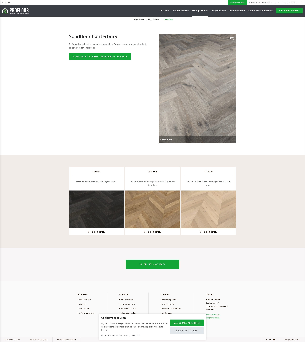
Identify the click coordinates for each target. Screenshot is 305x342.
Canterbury (168, 19)
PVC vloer (165, 10)
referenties (84, 308)
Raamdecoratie (237, 10)
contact (82, 304)
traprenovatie (168, 304)
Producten (124, 294)
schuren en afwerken (171, 308)
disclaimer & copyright (39, 339)
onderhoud (167, 313)
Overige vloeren (200, 10)
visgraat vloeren (128, 304)
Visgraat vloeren (154, 19)
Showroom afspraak (289, 10)
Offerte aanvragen (237, 2)
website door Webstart (66, 339)
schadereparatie (169, 299)
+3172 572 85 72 (291, 2)
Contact (277, 2)
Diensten (164, 294)
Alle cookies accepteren (187, 322)
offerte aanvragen (87, 313)
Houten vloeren (181, 10)
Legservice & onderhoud (260, 10)
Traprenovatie (219, 10)
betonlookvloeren (128, 308)
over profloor (85, 299)
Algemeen (82, 294)
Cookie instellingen (187, 330)
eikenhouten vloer (129, 313)
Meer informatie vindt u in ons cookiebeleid (120, 335)
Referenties (266, 2)
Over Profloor (254, 2)
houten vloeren (127, 299)
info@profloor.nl (213, 318)
